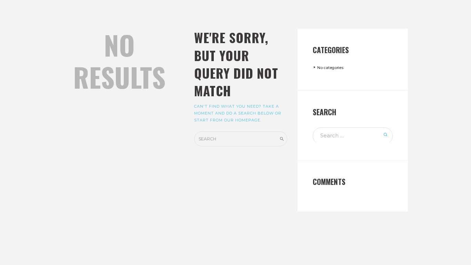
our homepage (242, 120)
